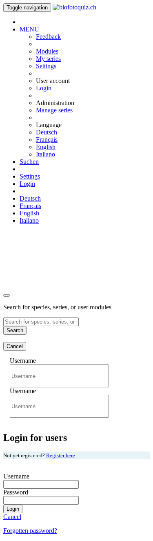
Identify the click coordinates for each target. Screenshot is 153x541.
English (45, 146)
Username (23, 360)
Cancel (15, 346)
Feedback (48, 36)
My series (48, 58)
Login (43, 88)
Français (47, 139)
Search (15, 330)
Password (15, 492)
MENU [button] (29, 29)
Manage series (54, 110)
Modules (47, 51)
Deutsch (46, 132)
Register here (60, 455)
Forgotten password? (30, 530)
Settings (46, 66)
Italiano (45, 154)
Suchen (29, 161)
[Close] (6, 295)
